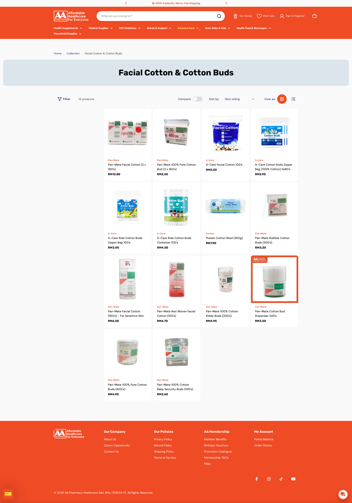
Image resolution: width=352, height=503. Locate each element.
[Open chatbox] (343, 494)
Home (58, 53)
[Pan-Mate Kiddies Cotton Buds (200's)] (274, 206)
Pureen (210, 233)
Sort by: (214, 99)
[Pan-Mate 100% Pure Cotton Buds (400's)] (127, 352)
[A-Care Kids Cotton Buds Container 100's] (176, 206)
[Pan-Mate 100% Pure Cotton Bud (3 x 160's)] (176, 132)
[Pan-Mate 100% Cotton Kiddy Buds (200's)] (225, 279)
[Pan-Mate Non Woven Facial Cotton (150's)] (176, 279)
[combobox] (161, 16)
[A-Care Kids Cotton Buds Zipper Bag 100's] (127, 206)
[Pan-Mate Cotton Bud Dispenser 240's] (274, 279)
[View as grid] (282, 99)
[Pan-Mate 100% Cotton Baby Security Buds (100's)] (176, 352)
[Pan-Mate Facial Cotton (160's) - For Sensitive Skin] (127, 279)
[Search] (219, 16)
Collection (73, 53)
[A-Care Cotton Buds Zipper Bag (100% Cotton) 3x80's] (274, 132)
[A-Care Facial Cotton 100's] (225, 132)
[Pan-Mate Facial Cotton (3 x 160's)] (127, 132)
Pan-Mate (113, 160)
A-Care (210, 160)
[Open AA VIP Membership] (8, 494)
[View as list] (293, 99)
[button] (125, 3)
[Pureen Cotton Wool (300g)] (225, 206)
